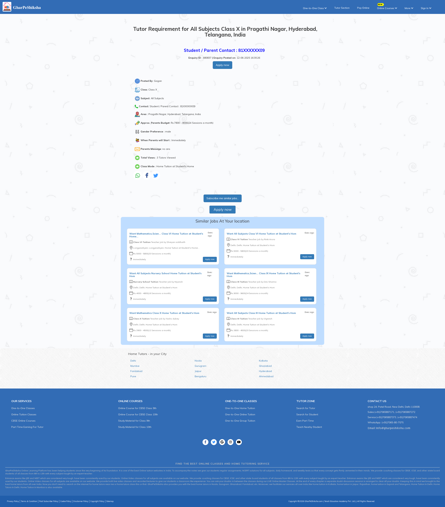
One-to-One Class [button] (314, 8)
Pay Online (363, 7)
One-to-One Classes (23, 408)
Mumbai (134, 365)
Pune (133, 376)
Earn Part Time (305, 420)
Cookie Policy (65, 501)
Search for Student (307, 414)
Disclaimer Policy (80, 501)
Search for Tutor (305, 408)
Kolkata (263, 360)
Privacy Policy (13, 501)
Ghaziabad (265, 365)
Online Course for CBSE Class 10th (138, 414)
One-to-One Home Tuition (240, 408)
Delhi (133, 360)
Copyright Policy (97, 501)
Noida (198, 360)
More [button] (408, 8)
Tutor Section (342, 7)
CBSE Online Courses (23, 420)
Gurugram (200, 365)
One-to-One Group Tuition (240, 420)
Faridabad (136, 371)
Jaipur (198, 371)
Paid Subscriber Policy (48, 501)
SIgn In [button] (425, 8)
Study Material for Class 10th (134, 427)
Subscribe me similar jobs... (223, 198)
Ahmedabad (266, 376)
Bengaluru (200, 376)
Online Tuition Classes (23, 414)
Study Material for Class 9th (134, 420)
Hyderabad (265, 371)
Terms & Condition (29, 501)
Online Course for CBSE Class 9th (137, 408)
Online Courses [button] (386, 8)
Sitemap (110, 501)
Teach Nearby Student (309, 427)
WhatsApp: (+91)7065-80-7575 (385, 422)
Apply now (222, 65)
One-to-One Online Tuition (240, 414)
